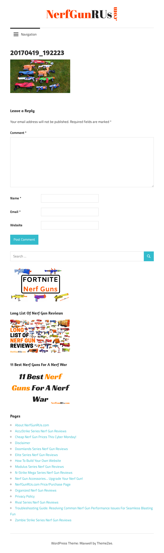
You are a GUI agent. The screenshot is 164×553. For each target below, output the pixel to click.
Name (15, 198)
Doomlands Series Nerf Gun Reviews (41, 448)
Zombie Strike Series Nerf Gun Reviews (43, 520)
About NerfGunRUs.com (32, 425)
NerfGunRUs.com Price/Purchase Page (43, 484)
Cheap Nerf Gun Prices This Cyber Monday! (45, 436)
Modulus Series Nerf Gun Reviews (39, 466)
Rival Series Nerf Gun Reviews (36, 502)
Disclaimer (22, 442)
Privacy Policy (25, 496)
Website (16, 225)
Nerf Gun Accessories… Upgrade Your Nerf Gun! (49, 478)
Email (15, 211)
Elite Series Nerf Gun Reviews (36, 454)
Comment (18, 132)
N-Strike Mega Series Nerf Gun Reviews (43, 472)
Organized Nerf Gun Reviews (35, 490)
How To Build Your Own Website (38, 460)
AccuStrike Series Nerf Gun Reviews (40, 431)
